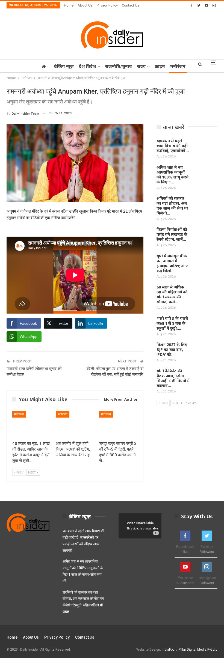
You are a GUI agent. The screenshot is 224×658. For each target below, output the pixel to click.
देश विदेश (87, 66)
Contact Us (130, 5)
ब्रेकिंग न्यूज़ (64, 66)
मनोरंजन (177, 66)
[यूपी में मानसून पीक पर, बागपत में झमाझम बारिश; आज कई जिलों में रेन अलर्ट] (205, 262)
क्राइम (160, 66)
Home (68, 5)
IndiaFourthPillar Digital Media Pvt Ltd (189, 649)
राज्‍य (141, 66)
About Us (85, 5)
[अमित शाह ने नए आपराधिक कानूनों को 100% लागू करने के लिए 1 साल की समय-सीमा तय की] (205, 173)
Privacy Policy (107, 5)
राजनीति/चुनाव (118, 66)
